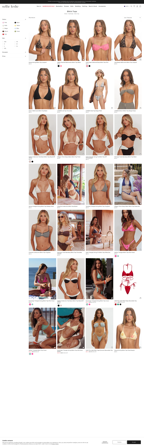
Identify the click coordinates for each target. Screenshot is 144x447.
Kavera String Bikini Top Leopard (37, 62)
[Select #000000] (32, 162)
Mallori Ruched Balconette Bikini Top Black (69, 62)
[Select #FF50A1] (116, 256)
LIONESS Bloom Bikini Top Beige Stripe (125, 110)
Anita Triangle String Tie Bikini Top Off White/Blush (96, 157)
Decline (119, 442)
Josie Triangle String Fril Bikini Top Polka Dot (98, 252)
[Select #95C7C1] (118, 256)
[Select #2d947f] (118, 304)
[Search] (131, 6)
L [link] (4, 46)
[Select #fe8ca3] (61, 66)
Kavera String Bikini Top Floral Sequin (124, 350)
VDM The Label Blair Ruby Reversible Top (125, 300)
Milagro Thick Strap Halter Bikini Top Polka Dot (127, 206)
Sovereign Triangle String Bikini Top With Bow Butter (70, 351)
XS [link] (17, 41)
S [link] (4, 44)
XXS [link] (5, 41)
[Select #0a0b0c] (59, 66)
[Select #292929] (120, 304)
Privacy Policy (55, 444)
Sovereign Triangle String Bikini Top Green (97, 300)
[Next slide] (55, 40)
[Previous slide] (30, 40)
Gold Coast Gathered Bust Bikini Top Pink (97, 62)
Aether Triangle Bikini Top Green (38, 350)
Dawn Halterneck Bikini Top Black (38, 110)
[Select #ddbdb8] (30, 162)
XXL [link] (5, 48)
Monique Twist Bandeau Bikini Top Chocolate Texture (69, 253)
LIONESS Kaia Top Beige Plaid (94, 110)
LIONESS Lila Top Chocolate (64, 110)
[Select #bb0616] (116, 304)
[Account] (137, 6)
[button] (14, 19)
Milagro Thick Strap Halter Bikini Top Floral (68, 156)
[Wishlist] (134, 6)
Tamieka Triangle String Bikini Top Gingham (98, 206)
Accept (134, 442)
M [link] (16, 44)
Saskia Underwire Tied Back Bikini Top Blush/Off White (42, 157)
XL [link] (17, 46)
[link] (8, 22)
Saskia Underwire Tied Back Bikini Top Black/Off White (70, 301)
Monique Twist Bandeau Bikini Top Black (125, 156)
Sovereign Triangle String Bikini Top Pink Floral (41, 300)
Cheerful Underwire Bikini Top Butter (67, 206)
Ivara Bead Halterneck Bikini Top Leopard (125, 62)
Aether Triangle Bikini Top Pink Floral (124, 252)
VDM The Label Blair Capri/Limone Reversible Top (99, 350)
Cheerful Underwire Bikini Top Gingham (40, 252)
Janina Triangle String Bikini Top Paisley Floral (41, 206)
